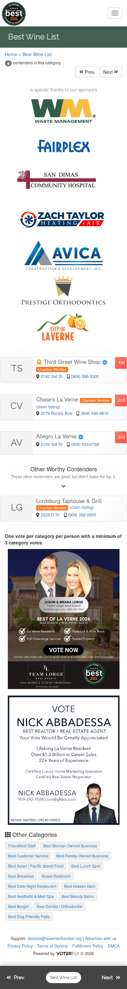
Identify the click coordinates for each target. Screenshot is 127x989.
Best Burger (18, 906)
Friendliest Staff (21, 845)
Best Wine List (37, 54)
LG (16, 507)
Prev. (89, 72)
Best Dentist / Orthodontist (59, 906)
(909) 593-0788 (85, 444)
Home (11, 54)
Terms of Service (52, 946)
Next (108, 72)
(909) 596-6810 (94, 413)
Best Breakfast (21, 876)
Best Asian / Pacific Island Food (36, 866)
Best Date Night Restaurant (32, 886)
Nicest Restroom (56, 876)
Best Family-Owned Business (82, 855)
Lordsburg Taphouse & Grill (69, 501)
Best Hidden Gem (79, 886)
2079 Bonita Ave (57, 413)
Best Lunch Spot (85, 866)
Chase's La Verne (58, 399)
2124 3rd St (52, 444)
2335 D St (51, 514)
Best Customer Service (28, 855)
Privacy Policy (20, 946)
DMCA (114, 946)
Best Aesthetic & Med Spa (31, 896)
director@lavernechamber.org (54, 938)
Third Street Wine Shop (72, 362)
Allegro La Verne (57, 436)
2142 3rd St (52, 376)
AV (16, 442)
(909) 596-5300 (85, 376)
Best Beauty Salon (78, 896)
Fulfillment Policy (87, 946)
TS (16, 368)
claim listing (48, 407)
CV (16, 405)
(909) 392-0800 (82, 514)
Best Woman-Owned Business (70, 845)
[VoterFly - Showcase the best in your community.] (67, 953)
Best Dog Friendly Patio (29, 916)
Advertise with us (100, 938)
